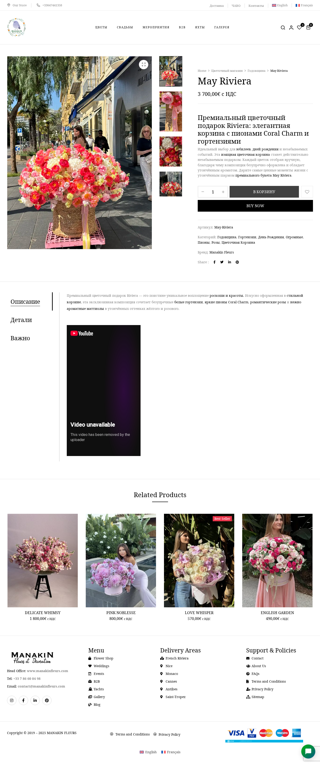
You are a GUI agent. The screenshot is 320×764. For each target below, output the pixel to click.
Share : (203, 262)
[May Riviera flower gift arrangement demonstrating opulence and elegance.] (170, 186)
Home (202, 71)
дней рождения (266, 149)
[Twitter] (221, 262)
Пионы (204, 242)
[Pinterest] (237, 262)
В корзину (264, 191)
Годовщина (256, 71)
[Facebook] (214, 262)
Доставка (217, 6)
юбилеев (243, 149)
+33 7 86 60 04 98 (27, 678)
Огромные (294, 237)
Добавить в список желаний (307, 192)
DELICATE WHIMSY (42, 612)
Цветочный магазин (227, 71)
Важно (20, 338)
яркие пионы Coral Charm (226, 302)
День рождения (271, 237)
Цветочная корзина (238, 242)
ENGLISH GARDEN (277, 612)
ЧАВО (236, 6)
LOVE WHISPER (199, 612)
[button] (309, 27)
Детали (21, 320)
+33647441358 (52, 5)
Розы (216, 242)
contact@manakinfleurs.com (41, 686)
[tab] (31, 301)
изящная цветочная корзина (245, 154)
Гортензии (247, 237)
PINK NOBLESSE (121, 612)
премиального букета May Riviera (263, 175)
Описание (25, 301)
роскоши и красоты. (227, 295)
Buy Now (255, 205)
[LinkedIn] (229, 262)
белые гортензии (188, 302)
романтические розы (268, 302)
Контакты (256, 6)
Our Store (20, 5)
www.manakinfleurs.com (47, 671)
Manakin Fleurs (221, 252)
